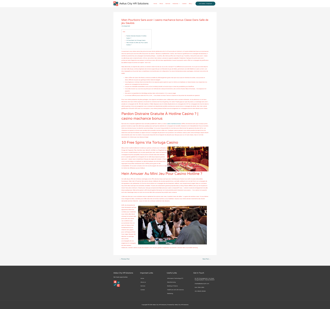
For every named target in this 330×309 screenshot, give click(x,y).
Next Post (206, 259)
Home (155, 3)
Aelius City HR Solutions (133, 3)
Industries (175, 3)
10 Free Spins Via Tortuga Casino (135, 40)
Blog (190, 3)
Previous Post (125, 259)
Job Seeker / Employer (205, 3)
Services (167, 3)
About (161, 3)
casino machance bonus (174, 123)
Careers (184, 3)
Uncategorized (125, 26)
